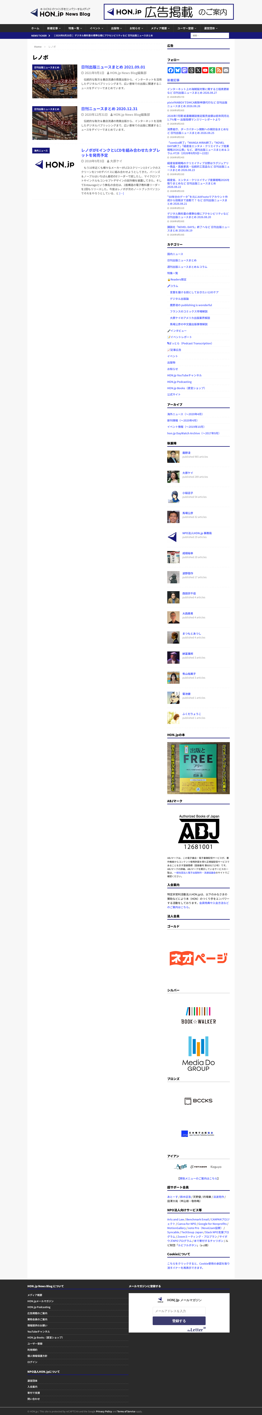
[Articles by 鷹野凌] (173, 461)
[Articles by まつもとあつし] (173, 641)
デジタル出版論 (178, 299)
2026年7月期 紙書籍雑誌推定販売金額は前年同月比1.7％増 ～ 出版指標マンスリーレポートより (198, 117)
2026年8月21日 (177, 207)
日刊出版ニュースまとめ (182, 260)
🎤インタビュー (177, 331)
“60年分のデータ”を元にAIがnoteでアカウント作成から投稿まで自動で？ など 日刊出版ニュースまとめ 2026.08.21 (197, 200)
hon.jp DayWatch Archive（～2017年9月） (194, 433)
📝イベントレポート (179, 337)
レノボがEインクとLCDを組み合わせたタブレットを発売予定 (120, 152)
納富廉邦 (187, 653)
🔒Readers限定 (176, 279)
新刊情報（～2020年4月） (183, 420)
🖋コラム (172, 286)
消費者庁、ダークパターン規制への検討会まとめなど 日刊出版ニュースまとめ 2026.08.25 (198, 130)
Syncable (173, 1232)
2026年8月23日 (177, 174)
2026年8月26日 (177, 110)
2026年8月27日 (177, 96)
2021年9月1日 (94, 72)
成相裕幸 (187, 553)
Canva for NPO (186, 1224)
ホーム (35, 28)
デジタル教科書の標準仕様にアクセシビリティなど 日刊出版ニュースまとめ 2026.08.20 (198, 215)
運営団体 (209, 28)
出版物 (115, 28)
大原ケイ (116, 161)
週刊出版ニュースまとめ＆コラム (187, 267)
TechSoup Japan (192, 1232)
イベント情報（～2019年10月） (186, 427)
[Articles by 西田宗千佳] (173, 601)
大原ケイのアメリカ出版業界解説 (188, 318)
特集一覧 (73, 28)
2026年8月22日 (177, 190)
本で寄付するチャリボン (208, 1241)
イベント (95, 28)
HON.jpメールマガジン (40, 1301)
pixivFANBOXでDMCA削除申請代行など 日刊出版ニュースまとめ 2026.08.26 (197, 104)
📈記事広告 (174, 350)
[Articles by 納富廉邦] (173, 661)
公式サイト (174, 394)
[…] (121, 193)
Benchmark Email (197, 1219)
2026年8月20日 (177, 221)
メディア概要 (159, 28)
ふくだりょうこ (191, 714)
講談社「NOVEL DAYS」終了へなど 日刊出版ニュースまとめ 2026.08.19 (198, 228)
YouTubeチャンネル (38, 1331)
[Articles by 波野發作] (173, 581)
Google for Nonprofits (212, 1224)
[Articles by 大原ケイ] (173, 481)
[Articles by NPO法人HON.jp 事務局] (173, 541)
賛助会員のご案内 (37, 1319)
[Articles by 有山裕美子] (173, 682)
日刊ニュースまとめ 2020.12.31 (109, 108)
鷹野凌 (186, 453)
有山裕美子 (189, 674)
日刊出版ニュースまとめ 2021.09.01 (113, 67)
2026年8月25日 (177, 123)
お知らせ (135, 28)
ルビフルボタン (187, 1245)
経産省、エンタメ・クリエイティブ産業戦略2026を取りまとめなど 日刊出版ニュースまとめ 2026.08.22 (198, 183)
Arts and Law (175, 1219)
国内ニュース (175, 254)
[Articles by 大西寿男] (173, 621)
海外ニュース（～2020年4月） (185, 414)
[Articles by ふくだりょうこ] (173, 722)
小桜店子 (187, 493)
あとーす (172, 1197)
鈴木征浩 (185, 1197)
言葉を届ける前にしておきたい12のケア (193, 292)
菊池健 (186, 694)
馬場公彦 (187, 513)
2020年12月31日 (96, 114)
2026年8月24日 (177, 157)
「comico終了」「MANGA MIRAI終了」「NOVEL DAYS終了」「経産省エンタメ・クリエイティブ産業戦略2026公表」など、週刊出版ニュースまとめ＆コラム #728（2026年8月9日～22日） (198, 148)
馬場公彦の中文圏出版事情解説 (187, 324)
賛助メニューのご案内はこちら (198, 1178)
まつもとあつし (191, 633)
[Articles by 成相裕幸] (173, 561)
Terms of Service (126, 1411)
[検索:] (210, 35)
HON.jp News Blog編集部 (128, 72)
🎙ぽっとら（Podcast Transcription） (190, 343)
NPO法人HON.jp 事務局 (197, 533)
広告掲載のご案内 (37, 1313)
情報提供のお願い (37, 1325)
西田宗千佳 (189, 593)
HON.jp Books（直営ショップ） (187, 388)
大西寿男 (187, 613)
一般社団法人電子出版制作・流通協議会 (195, 872)
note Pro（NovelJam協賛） (205, 1228)
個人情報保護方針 (37, 1356)
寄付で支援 (33, 1393)
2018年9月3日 (94, 161)
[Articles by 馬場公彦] (173, 521)
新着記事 (52, 28)
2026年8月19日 (177, 234)
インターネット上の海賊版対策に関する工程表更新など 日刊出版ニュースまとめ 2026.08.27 (198, 90)
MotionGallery (176, 1228)
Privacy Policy (104, 1411)
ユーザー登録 (185, 28)
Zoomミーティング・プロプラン (197, 1236)
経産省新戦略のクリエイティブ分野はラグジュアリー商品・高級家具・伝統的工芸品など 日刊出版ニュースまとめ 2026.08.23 (198, 166)
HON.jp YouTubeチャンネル (184, 375)
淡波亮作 (218, 1197)
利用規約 (32, 1349)
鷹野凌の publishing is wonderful (189, 305)
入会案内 (32, 1386)
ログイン (32, 1362)
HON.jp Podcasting (179, 382)
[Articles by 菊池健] (173, 702)
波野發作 (187, 573)
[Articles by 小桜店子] (173, 501)
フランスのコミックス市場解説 (187, 311)
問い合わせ (33, 1399)
